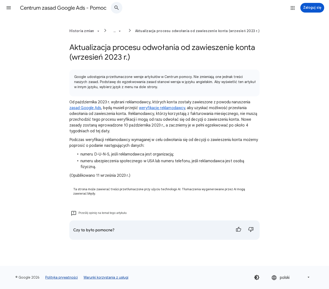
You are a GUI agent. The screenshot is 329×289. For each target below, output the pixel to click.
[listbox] (291, 277)
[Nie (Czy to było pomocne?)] (251, 230)
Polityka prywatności (61, 277)
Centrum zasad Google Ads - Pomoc (63, 8)
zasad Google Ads (85, 108)
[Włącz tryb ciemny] (257, 277)
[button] (8, 8)
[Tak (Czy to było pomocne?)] (238, 230)
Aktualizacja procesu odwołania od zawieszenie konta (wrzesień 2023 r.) (197, 31)
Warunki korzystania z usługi (106, 277)
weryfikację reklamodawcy (162, 108)
